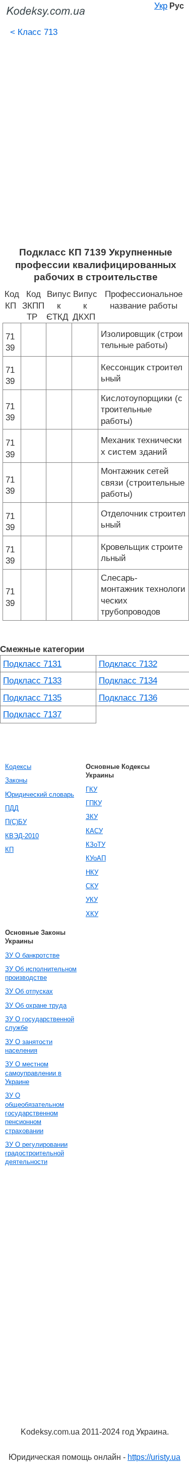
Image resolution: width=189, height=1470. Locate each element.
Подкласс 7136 (128, 698)
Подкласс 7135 (32, 698)
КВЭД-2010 (22, 836)
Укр (160, 6)
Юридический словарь (39, 794)
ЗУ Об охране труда (36, 1005)
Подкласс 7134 (128, 680)
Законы (16, 780)
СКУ (92, 886)
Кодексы (18, 766)
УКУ (92, 899)
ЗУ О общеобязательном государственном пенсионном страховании (34, 1113)
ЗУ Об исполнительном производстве (41, 973)
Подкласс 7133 (32, 680)
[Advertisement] (94, 146)
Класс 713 (33, 32)
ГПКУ (94, 803)
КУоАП (96, 858)
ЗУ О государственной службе (39, 1023)
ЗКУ (92, 816)
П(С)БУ (16, 822)
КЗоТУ (95, 844)
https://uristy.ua (154, 1457)
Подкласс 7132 (128, 664)
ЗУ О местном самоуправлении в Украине (33, 1073)
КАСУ (94, 831)
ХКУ (92, 914)
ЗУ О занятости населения (28, 1046)
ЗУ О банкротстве (32, 955)
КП (9, 849)
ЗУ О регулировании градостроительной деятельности (36, 1153)
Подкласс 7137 (32, 714)
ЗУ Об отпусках (29, 991)
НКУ (92, 872)
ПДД (12, 808)
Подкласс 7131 (32, 664)
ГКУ (91, 789)
